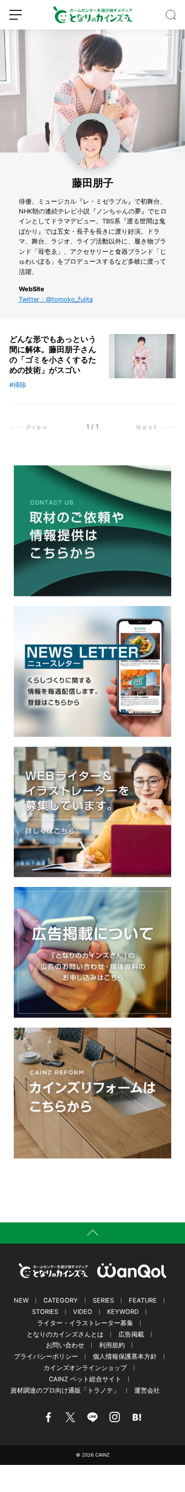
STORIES (45, 1311)
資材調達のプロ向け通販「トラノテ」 (64, 1390)
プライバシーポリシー (46, 1356)
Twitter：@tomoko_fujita (56, 299)
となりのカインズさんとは (65, 1334)
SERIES (103, 1300)
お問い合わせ (65, 1345)
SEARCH (171, 15)
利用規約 (112, 1345)
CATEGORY (60, 1300)
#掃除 (17, 385)
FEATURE (143, 1300)
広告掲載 (131, 1334)
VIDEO (82, 1311)
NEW (21, 1300)
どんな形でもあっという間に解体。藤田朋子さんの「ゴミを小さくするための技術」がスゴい (52, 354)
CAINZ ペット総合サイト (85, 1379)
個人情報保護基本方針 (125, 1356)
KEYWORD (123, 1311)
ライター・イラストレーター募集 (85, 1323)
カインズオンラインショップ (85, 1367)
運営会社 (147, 1390)
